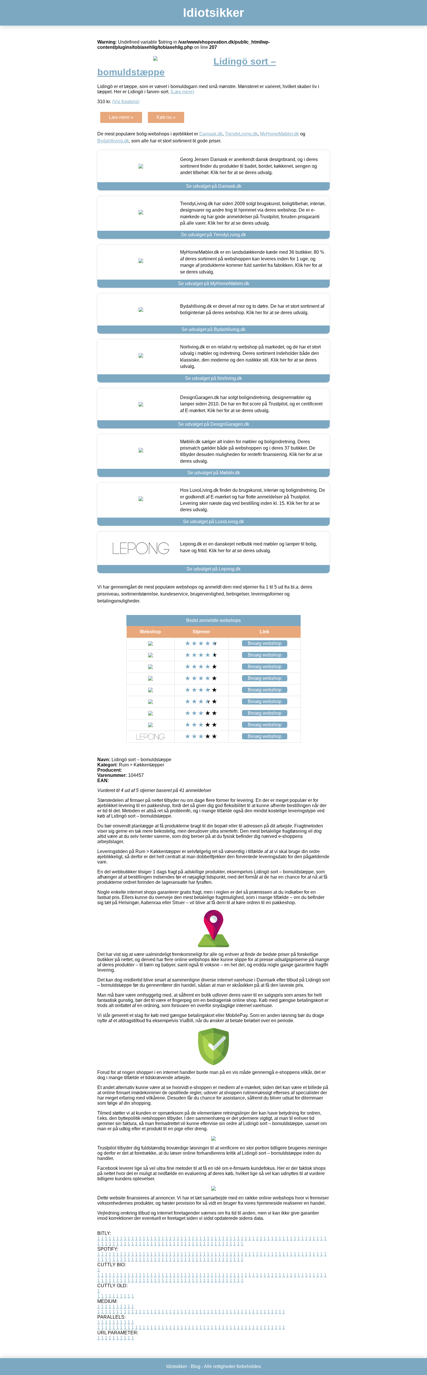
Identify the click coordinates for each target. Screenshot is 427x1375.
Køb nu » (166, 117)
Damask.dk (211, 133)
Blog (195, 1366)
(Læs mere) (182, 91)
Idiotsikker (213, 12)
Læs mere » (121, 117)
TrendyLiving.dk (241, 133)
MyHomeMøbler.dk (279, 133)
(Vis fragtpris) (125, 101)
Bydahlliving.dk (113, 140)
